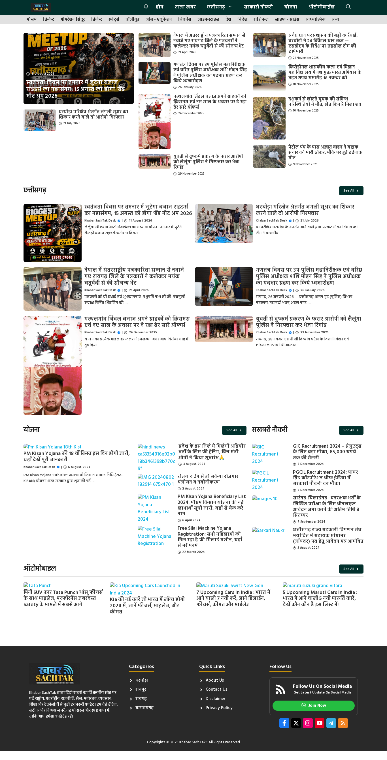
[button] (348, 7)
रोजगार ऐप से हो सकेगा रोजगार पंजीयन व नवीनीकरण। (208, 479)
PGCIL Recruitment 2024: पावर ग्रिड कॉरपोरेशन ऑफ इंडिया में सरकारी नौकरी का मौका (325, 478)
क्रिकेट (48, 19)
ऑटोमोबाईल (322, 7)
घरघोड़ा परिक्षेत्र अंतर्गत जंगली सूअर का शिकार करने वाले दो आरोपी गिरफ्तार (93, 114)
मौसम (32, 19)
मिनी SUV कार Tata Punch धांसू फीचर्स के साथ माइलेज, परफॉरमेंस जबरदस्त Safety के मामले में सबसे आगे (63, 599)
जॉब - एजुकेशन (159, 19)
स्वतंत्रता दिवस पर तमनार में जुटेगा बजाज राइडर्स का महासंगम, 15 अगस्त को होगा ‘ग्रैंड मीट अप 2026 (138, 210)
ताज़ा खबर (185, 7)
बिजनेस (184, 19)
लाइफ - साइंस (287, 19)
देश (228, 19)
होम (159, 7)
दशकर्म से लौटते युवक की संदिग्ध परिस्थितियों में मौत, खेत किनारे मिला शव (324, 102)
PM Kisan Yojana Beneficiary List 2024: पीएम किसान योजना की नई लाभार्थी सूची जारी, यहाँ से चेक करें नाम (212, 505)
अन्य (335, 19)
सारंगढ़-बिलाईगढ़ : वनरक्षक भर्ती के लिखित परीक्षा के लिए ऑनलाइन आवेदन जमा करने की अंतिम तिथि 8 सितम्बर (327, 506)
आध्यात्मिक (316, 19)
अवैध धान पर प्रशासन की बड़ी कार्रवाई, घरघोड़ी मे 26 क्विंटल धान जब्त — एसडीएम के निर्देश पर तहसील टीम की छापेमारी (323, 44)
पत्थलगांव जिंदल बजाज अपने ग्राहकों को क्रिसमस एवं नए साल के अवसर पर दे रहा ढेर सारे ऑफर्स (209, 102)
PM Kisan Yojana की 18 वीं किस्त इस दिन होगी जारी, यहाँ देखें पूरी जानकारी (77, 457)
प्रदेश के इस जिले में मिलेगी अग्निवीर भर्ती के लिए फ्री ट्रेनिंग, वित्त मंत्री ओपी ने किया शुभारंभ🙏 (212, 452)
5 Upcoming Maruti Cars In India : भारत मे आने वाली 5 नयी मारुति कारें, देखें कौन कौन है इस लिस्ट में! (320, 599)
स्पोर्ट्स (114, 19)
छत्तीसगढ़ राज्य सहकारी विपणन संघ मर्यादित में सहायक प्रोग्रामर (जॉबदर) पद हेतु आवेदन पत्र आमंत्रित (328, 535)
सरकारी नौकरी (258, 7)
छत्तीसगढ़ (216, 7)
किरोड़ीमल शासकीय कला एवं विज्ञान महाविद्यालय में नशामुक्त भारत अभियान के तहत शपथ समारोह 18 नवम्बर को (325, 73)
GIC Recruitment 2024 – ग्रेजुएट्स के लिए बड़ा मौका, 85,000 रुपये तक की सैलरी (327, 452)
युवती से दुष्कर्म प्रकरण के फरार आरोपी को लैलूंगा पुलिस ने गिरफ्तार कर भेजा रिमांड (208, 162)
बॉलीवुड (133, 19)
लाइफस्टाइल (208, 19)
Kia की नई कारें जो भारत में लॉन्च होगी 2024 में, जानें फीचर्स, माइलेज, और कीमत (147, 606)
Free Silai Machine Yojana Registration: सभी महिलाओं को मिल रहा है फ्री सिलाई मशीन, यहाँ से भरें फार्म (210, 537)
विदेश (242, 19)
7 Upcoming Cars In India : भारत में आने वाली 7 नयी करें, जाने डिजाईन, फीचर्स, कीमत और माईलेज (233, 599)
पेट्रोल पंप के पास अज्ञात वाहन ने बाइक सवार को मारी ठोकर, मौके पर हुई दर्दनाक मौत (325, 153)
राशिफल (261, 19)
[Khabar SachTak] (41, 7)
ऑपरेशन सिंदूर (72, 19)
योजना (290, 7)
